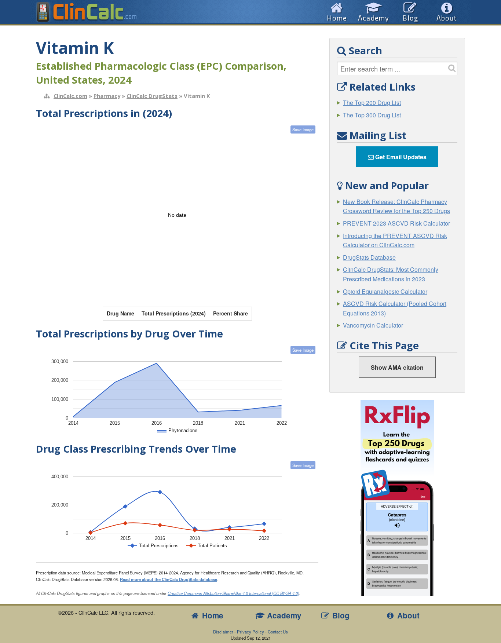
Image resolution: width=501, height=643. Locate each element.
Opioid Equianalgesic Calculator (385, 291)
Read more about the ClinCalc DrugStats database (168, 579)
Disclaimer (223, 632)
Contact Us (278, 632)
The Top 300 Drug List (372, 115)
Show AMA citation (397, 367)
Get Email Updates (400, 157)
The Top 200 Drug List (372, 102)
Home (211, 615)
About (407, 615)
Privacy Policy (250, 632)
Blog (340, 615)
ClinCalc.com (70, 95)
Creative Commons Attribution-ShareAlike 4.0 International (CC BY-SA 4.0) (233, 593)
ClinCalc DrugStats (152, 95)
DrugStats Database (369, 257)
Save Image (303, 129)
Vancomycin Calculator (373, 325)
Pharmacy (107, 95)
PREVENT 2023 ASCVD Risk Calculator (396, 223)
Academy (283, 615)
